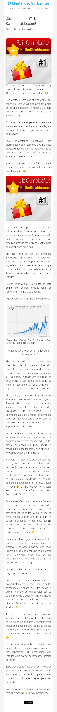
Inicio (11, 8)
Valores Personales (41, 8)
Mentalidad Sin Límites (31, 3)
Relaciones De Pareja (23, 8)
